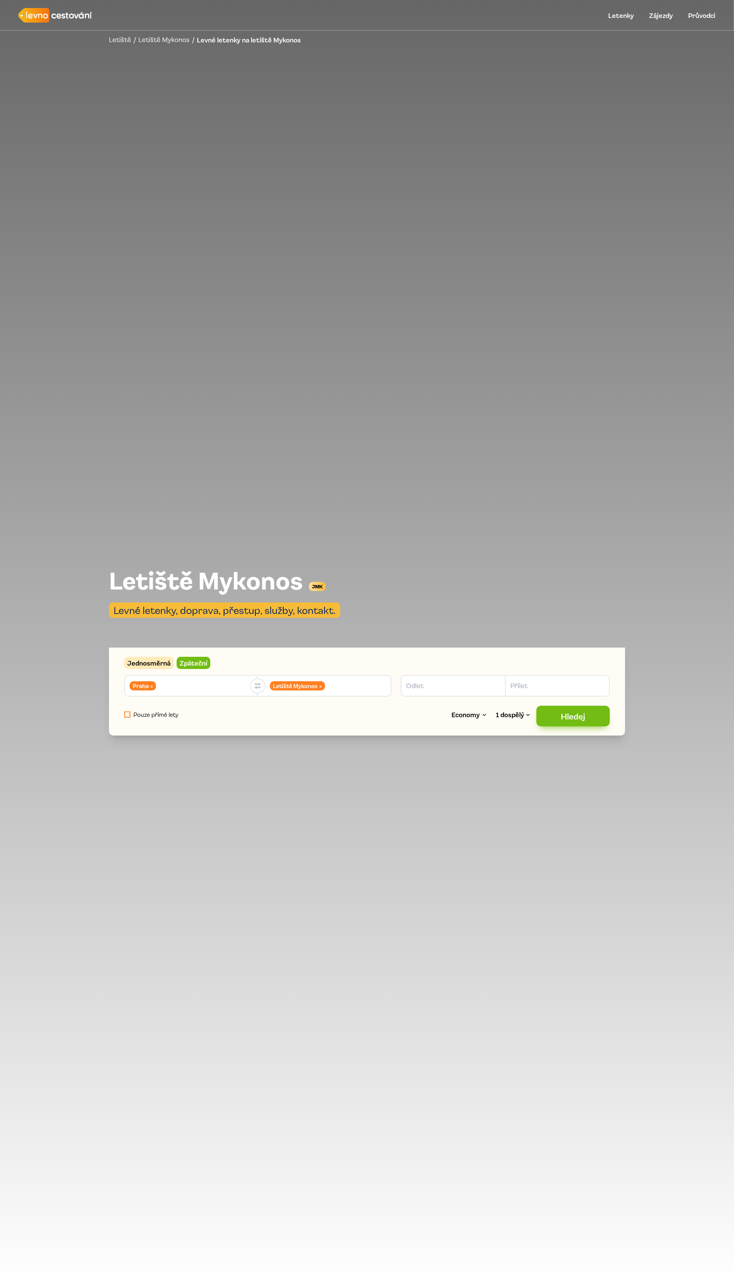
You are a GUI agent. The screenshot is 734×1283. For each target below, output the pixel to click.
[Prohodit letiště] (257, 685)
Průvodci (701, 15)
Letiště (120, 40)
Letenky (621, 15)
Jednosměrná (149, 663)
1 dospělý (510, 714)
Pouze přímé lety (156, 714)
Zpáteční (193, 663)
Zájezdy (661, 15)
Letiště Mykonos (164, 40)
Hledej (573, 716)
